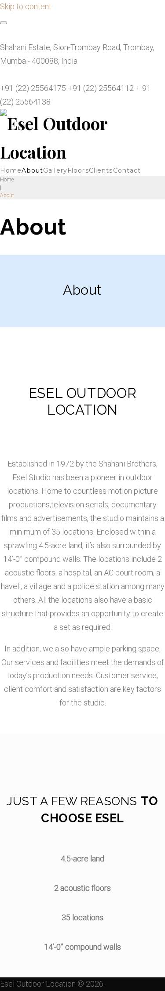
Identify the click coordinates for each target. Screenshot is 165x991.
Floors (78, 170)
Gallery (55, 170)
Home (11, 170)
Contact (127, 170)
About (32, 170)
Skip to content (25, 6)
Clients (101, 170)
